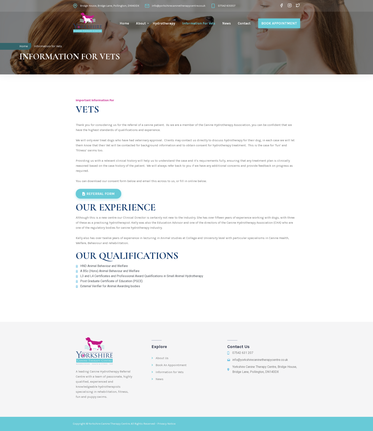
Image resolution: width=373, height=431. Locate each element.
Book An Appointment (171, 365)
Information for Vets (198, 23)
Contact (244, 23)
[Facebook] (281, 5)
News (226, 23)
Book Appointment (279, 23)
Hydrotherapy (164, 23)
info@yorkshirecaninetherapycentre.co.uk (178, 5)
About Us (162, 358)
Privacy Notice (166, 423)
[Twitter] (297, 5)
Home (124, 23)
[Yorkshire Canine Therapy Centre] (87, 23)
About (141, 23)
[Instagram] (289, 5)
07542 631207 (226, 5)
